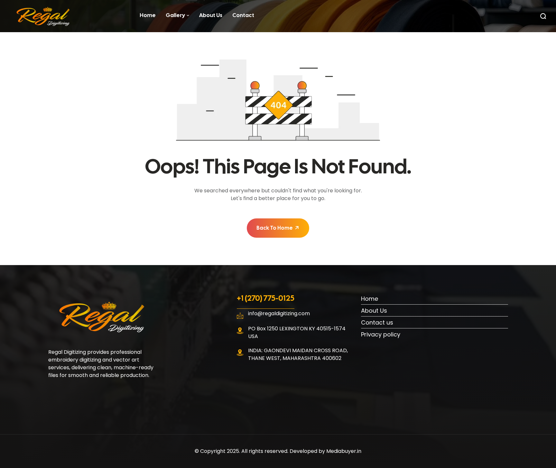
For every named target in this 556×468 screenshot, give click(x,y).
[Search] (543, 16)
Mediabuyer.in (343, 451)
